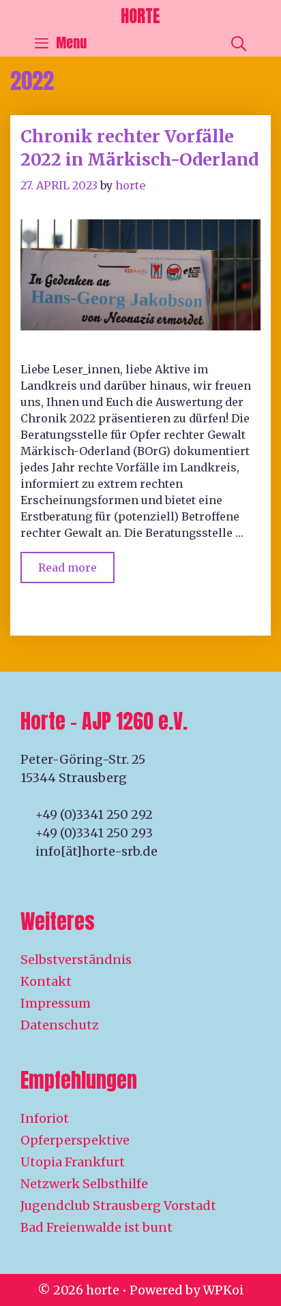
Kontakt (46, 981)
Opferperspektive (75, 1140)
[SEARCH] (239, 43)
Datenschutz (59, 1025)
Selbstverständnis (76, 959)
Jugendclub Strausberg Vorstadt (118, 1205)
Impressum (55, 1003)
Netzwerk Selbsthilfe (84, 1184)
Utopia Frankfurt (72, 1162)
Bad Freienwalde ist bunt (96, 1227)
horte (140, 16)
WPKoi (223, 1290)
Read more (76, 563)
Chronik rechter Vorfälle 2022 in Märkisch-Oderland (139, 147)
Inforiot (44, 1118)
